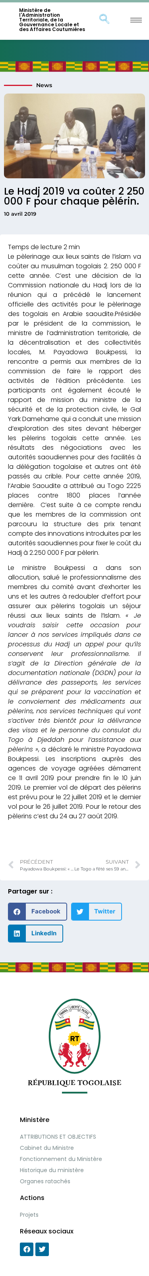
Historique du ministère (52, 1170)
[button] (37, 912)
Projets (29, 1215)
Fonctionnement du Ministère (61, 1159)
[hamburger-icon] (136, 20)
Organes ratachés (45, 1181)
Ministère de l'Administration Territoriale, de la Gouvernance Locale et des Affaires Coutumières (52, 20)
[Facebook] (26, 1249)
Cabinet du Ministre (47, 1148)
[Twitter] (42, 1249)
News (44, 85)
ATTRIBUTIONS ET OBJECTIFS (58, 1137)
